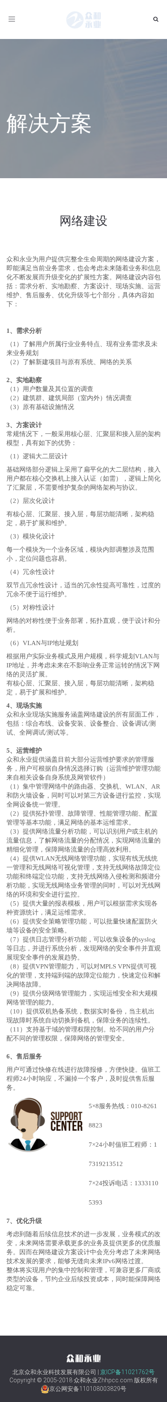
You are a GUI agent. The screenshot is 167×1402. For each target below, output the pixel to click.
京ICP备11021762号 (127, 1372)
